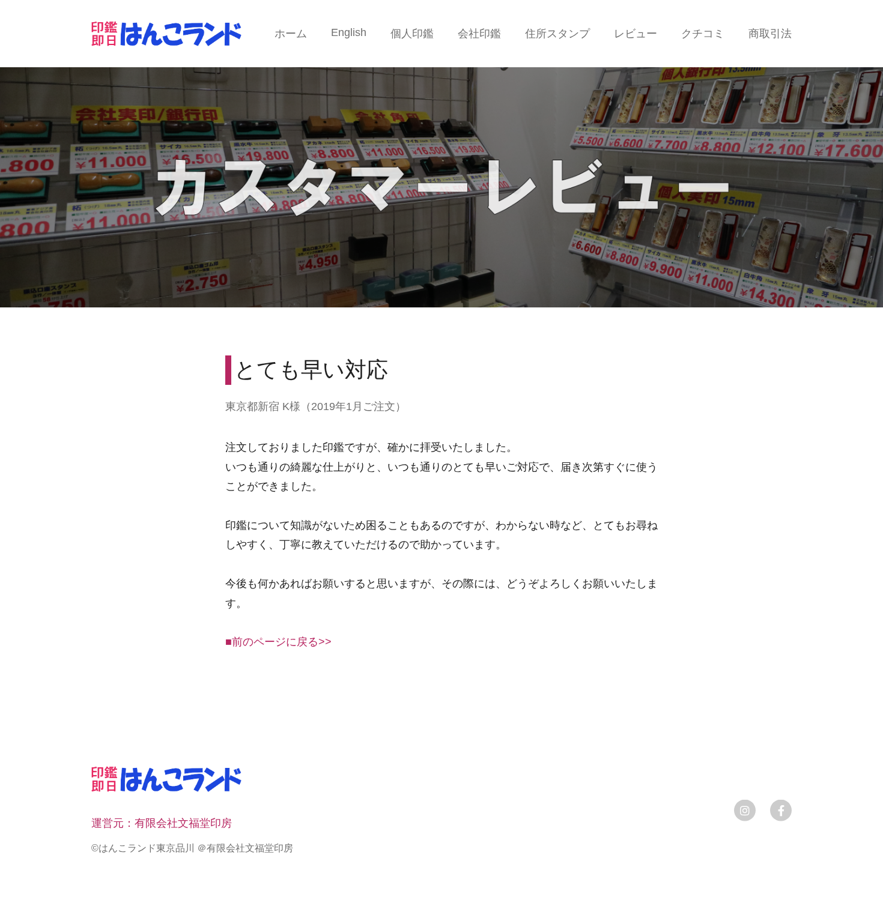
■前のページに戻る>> (278, 642)
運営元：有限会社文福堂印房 (161, 823)
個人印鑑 (412, 34)
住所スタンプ (557, 34)
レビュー (635, 34)
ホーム (291, 34)
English (348, 32)
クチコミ (702, 34)
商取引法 (770, 34)
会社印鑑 (479, 34)
